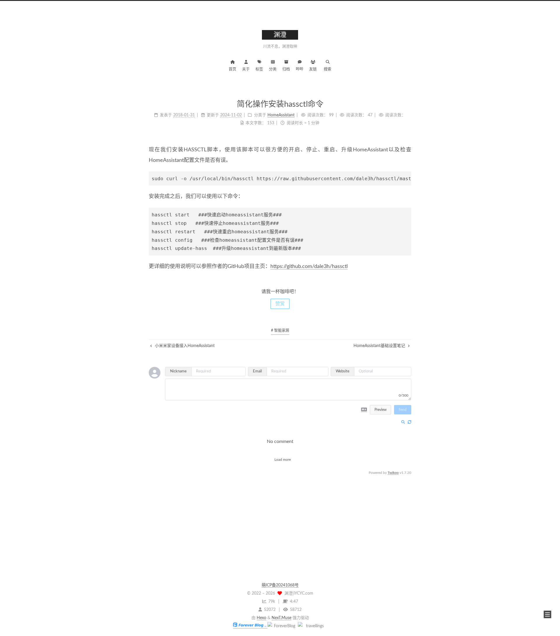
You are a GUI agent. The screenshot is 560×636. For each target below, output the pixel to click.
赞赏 (280, 304)
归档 (286, 69)
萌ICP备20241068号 (280, 585)
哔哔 (299, 69)
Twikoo (393, 472)
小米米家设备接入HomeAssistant (184, 346)
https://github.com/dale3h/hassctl (309, 266)
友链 (313, 69)
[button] (547, 614)
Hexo (261, 618)
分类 (272, 69)
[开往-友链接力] (312, 626)
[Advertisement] (280, 517)
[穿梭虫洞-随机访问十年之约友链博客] (282, 626)
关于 (246, 69)
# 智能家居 (280, 330)
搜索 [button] (327, 69)
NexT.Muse (281, 618)
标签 (259, 69)
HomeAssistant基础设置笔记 (380, 346)
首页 (232, 69)
